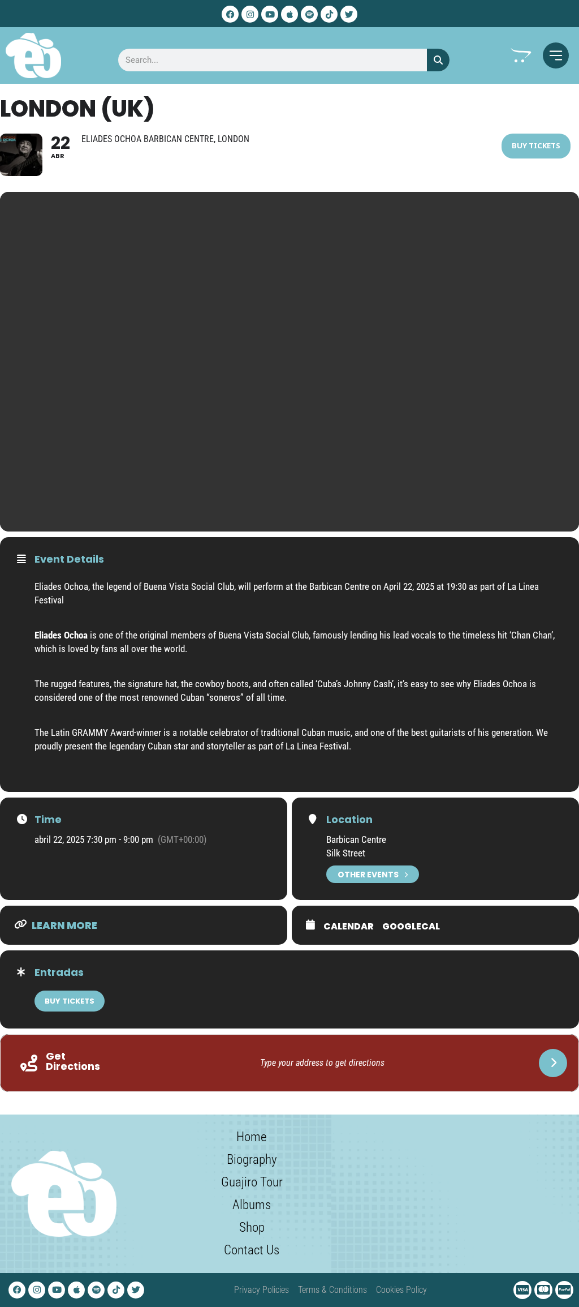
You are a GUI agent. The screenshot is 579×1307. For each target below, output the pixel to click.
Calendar (348, 926)
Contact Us (251, 1250)
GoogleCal (411, 926)
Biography (252, 1159)
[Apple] (289, 14)
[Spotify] (309, 14)
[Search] (438, 60)
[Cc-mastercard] (543, 1290)
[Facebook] (230, 14)
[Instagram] (249, 14)
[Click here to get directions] (553, 1063)
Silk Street (345, 853)
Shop (252, 1227)
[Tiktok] (329, 14)
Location (349, 820)
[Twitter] (348, 14)
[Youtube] (269, 14)
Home (251, 1137)
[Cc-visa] (522, 1290)
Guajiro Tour (252, 1182)
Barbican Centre (356, 839)
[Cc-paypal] (564, 1290)
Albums (251, 1204)
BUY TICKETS (69, 1001)
